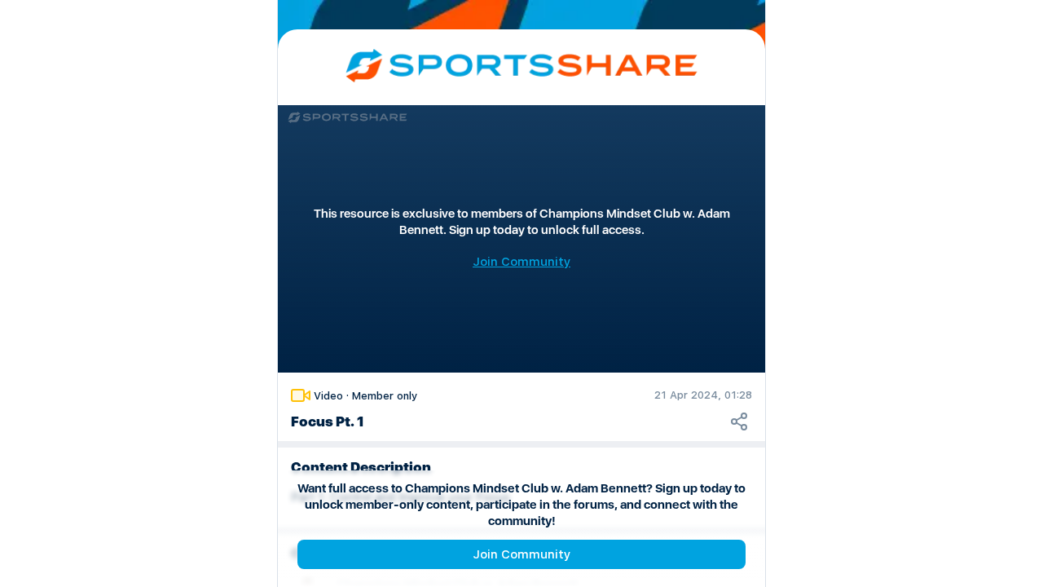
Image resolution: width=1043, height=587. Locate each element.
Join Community (521, 554)
